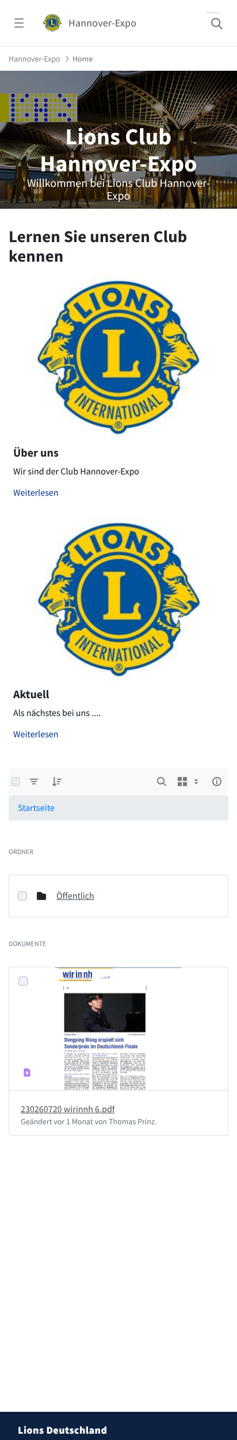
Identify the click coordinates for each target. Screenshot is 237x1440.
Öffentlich (75, 1276)
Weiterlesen (36, 873)
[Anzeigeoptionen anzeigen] (189, 1162)
